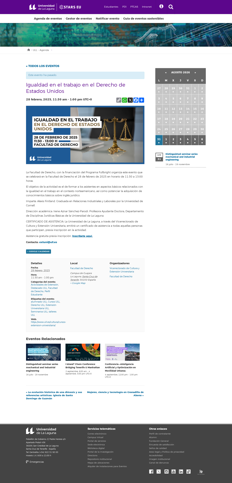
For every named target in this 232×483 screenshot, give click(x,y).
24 (159, 129)
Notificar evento (107, 18)
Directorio (92, 455)
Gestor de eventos (79, 18)
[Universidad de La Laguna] (71, 7)
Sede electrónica (96, 444)
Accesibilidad (156, 455)
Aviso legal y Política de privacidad (166, 452)
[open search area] (171, 7)
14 (188, 109)
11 (166, 109)
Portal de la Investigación (100, 452)
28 (166, 88)
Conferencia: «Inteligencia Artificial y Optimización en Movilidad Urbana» (120, 367)
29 (173, 88)
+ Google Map (77, 283)
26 (173, 129)
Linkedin (182, 471)
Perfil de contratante (160, 434)
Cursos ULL (54, 301)
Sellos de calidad (158, 448)
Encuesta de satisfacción (161, 444)
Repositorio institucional (100, 459)
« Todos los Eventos (42, 66)
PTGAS (134, 6)
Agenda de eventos (48, 18)
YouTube (174, 471)
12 (173, 109)
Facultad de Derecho (81, 268)
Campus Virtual (95, 437)
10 (159, 109)
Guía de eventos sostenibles (143, 18)
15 (195, 109)
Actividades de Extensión (44, 284)
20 (180, 119)
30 (180, 88)
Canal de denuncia (159, 463)
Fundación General (159, 441)
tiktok (189, 471)
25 (166, 129)
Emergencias (36, 462)
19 (173, 119)
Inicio (28, 49)
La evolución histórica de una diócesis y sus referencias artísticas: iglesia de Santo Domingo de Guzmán (54, 395)
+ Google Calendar (38, 251)
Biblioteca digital (96, 448)
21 (188, 119)
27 (159, 88)
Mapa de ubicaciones (98, 463)
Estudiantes (111, 6)
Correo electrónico (97, 434)
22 (195, 119)
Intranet (147, 6)
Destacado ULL (39, 288)
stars (49, 472)
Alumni (153, 437)
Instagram (167, 471)
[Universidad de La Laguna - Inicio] (43, 7)
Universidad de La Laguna (41, 431)
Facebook (152, 471)
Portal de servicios (97, 441)
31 (188, 88)
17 (159, 119)
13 (180, 109)
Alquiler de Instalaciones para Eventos (107, 466)
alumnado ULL (39, 301)
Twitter (160, 471)
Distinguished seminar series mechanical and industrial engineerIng (42, 367)
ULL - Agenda (41, 50)
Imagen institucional (159, 459)
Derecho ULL (38, 305)
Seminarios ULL (39, 311)
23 (202, 119)
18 (166, 119)
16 (202, 109)
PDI (124, 6)
